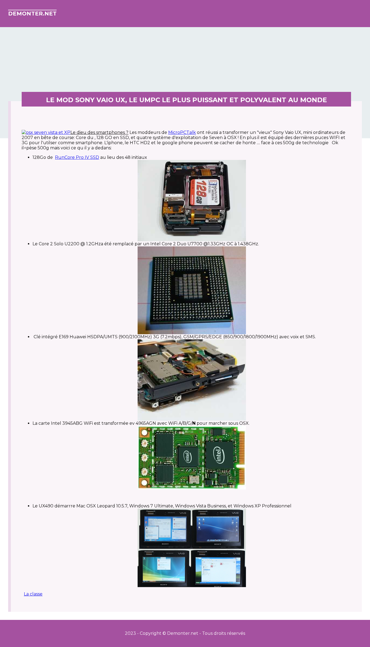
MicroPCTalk (182, 132)
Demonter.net (32, 13)
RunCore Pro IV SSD (77, 157)
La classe (33, 594)
